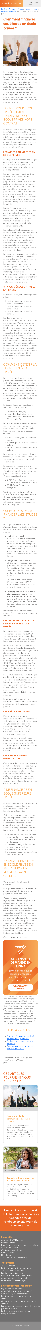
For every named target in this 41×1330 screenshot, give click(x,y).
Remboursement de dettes (12, 1273)
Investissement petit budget (13, 1281)
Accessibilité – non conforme (14, 1258)
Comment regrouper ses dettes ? (15, 1294)
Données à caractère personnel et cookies (19, 1245)
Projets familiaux (31, 9)
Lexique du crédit (8, 1314)
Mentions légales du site (11, 1250)
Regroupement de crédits (12, 1289)
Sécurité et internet (9, 1248)
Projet (20, 9)
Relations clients (8, 1243)
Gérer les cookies (8, 1253)
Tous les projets (8, 1266)
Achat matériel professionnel (14, 1278)
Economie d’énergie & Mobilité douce (18, 1276)
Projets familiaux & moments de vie (17, 1268)
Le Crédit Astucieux (8, 9)
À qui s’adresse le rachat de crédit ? (16, 1291)
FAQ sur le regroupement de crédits (16, 1311)
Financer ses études (9, 11)
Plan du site (6, 1255)
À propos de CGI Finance (12, 1240)
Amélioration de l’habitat (12, 1271)
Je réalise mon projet (20, 987)
